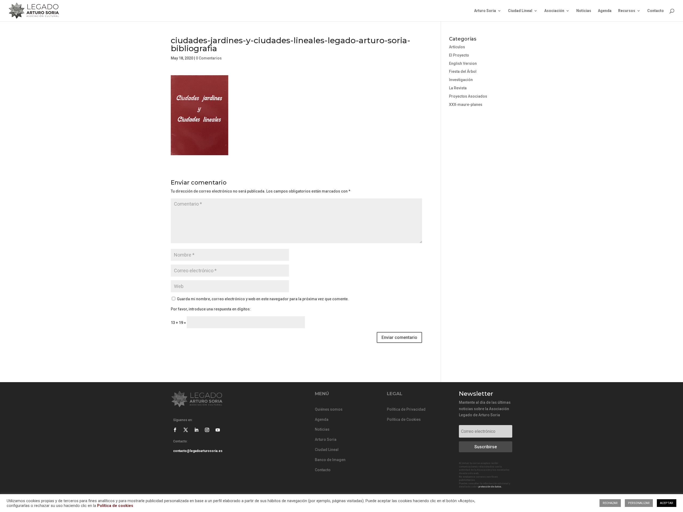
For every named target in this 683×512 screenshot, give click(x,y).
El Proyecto (459, 55)
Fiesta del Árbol (462, 71)
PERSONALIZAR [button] (639, 503)
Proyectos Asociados (468, 96)
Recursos (626, 11)
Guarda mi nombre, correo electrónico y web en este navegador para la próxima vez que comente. (263, 299)
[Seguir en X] (185, 430)
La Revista (458, 88)
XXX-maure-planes (465, 104)
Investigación (461, 80)
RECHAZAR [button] (610, 503)
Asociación (554, 11)
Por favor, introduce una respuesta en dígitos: (211, 309)
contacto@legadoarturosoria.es (198, 451)
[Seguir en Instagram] (207, 430)
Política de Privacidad (406, 409)
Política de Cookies (404, 419)
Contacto (655, 11)
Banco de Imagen (330, 460)
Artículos (457, 47)
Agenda (604, 11)
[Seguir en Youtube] (217, 430)
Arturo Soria (485, 11)
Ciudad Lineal (520, 11)
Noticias (583, 11)
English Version (463, 63)
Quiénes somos (329, 409)
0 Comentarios (209, 58)
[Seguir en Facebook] (175, 430)
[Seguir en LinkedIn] (196, 430)
